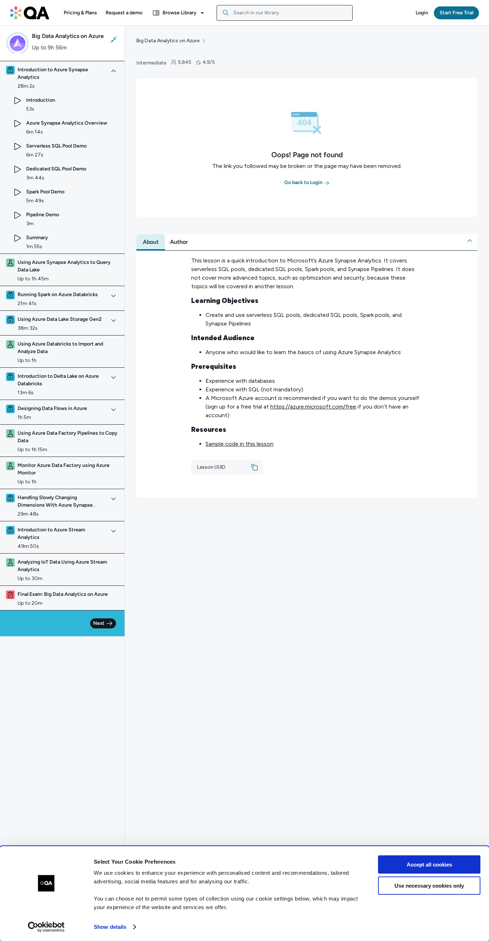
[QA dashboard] (29, 13)
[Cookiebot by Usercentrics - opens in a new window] (46, 927)
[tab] (150, 242)
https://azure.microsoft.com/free (313, 406)
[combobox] (285, 13)
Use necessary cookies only (429, 885)
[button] (80, 12)
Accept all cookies (429, 865)
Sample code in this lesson (239, 443)
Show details (110, 927)
